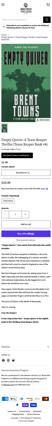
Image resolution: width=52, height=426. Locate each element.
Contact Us (12, 411)
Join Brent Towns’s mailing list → (17, 155)
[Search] (47, 20)
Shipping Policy (18, 414)
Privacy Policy (24, 411)
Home (4, 35)
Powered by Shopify (26, 421)
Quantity (5, 208)
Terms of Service (33, 414)
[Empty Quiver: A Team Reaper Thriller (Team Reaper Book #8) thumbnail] (4, 128)
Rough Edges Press (12, 149)
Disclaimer (37, 411)
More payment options (26, 240)
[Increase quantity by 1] (25, 214)
